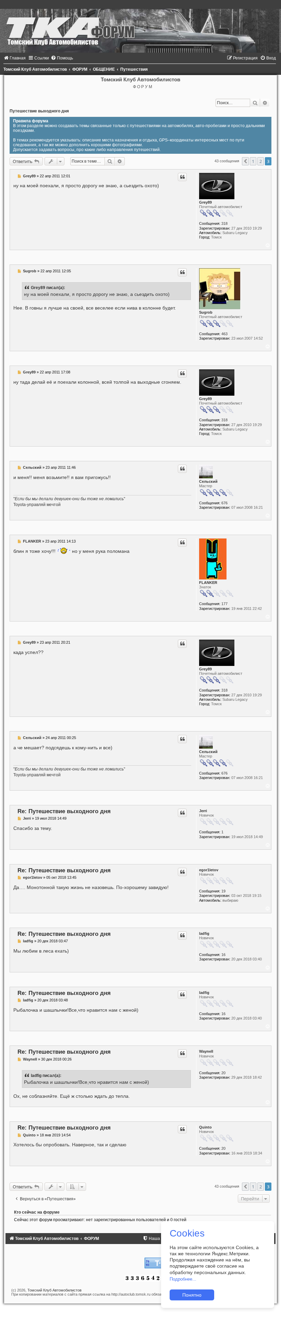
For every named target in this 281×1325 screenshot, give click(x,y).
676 (224, 503)
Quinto (205, 1127)
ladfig (204, 933)
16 (223, 955)
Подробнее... (183, 1279)
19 (223, 891)
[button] (245, 161)
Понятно (191, 1295)
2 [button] (260, 161)
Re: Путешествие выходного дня (64, 811)
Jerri (203, 811)
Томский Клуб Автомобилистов (54, 1290)
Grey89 (205, 202)
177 (224, 604)
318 (224, 223)
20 (223, 1073)
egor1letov (208, 870)
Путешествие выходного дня (39, 111)
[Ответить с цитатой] (182, 177)
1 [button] (253, 161)
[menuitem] (14, 58)
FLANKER (208, 582)
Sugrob (205, 312)
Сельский (208, 481)
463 (224, 334)
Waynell (206, 1051)
